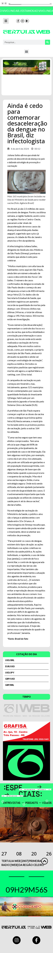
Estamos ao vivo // (33, 10)
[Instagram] (23, 21)
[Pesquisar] (47, 42)
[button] (26, 51)
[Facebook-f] (18, 21)
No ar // (15, 10)
